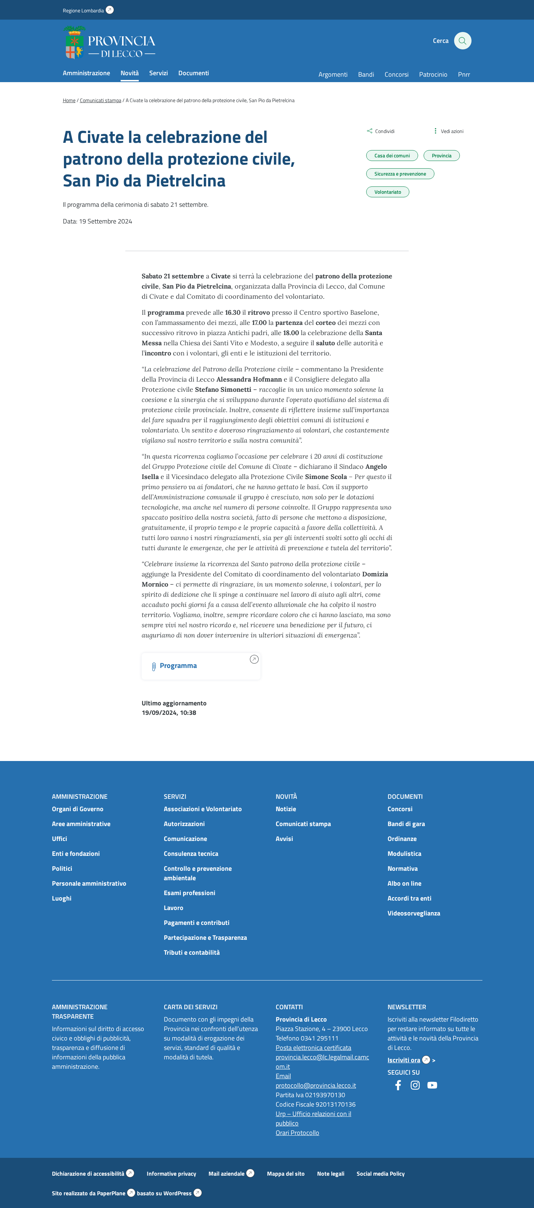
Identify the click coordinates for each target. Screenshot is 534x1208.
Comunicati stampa (303, 824)
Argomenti (333, 74)
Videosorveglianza (414, 913)
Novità (130, 73)
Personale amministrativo (89, 883)
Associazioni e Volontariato (203, 809)
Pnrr (464, 74)
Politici (62, 868)
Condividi (385, 131)
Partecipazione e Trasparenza (205, 937)
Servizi (158, 73)
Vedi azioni (452, 131)
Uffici (59, 838)
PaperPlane (116, 1193)
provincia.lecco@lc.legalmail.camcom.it (322, 1061)
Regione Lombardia (88, 10)
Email (283, 1076)
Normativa (403, 868)
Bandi (366, 74)
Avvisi (284, 838)
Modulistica (404, 853)
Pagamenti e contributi (197, 922)
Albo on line (404, 883)
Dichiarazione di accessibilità (93, 1173)
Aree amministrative (81, 824)
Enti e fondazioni (76, 853)
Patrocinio (433, 74)
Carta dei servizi (191, 1007)
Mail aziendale (232, 1173)
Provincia (442, 155)
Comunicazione (185, 838)
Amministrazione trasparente (80, 1011)
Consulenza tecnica (191, 853)
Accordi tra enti (410, 898)
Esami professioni (189, 893)
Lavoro (173, 908)
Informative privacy (171, 1173)
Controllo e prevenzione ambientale (198, 873)
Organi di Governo (78, 809)
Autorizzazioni (184, 824)
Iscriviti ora (409, 1060)
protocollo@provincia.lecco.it (316, 1085)
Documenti (193, 73)
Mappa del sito (286, 1173)
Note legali (330, 1173)
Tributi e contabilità (192, 952)
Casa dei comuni (392, 155)
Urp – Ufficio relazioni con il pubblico (313, 1118)
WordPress (182, 1193)
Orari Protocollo (297, 1132)
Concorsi (397, 74)
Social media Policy (381, 1173)
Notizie (286, 809)
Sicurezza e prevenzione (400, 173)
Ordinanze (402, 838)
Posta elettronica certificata (313, 1047)
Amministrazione (86, 73)
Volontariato (388, 192)
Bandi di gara (406, 824)
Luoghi (62, 898)
